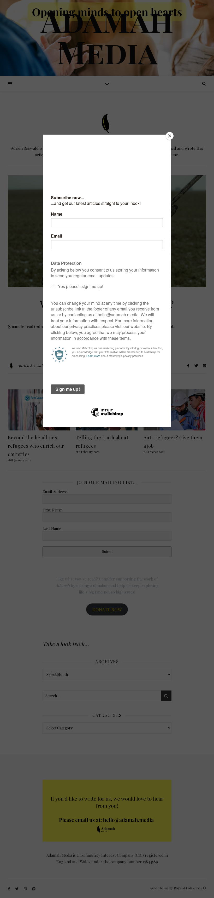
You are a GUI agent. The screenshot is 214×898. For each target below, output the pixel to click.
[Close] (170, 136)
